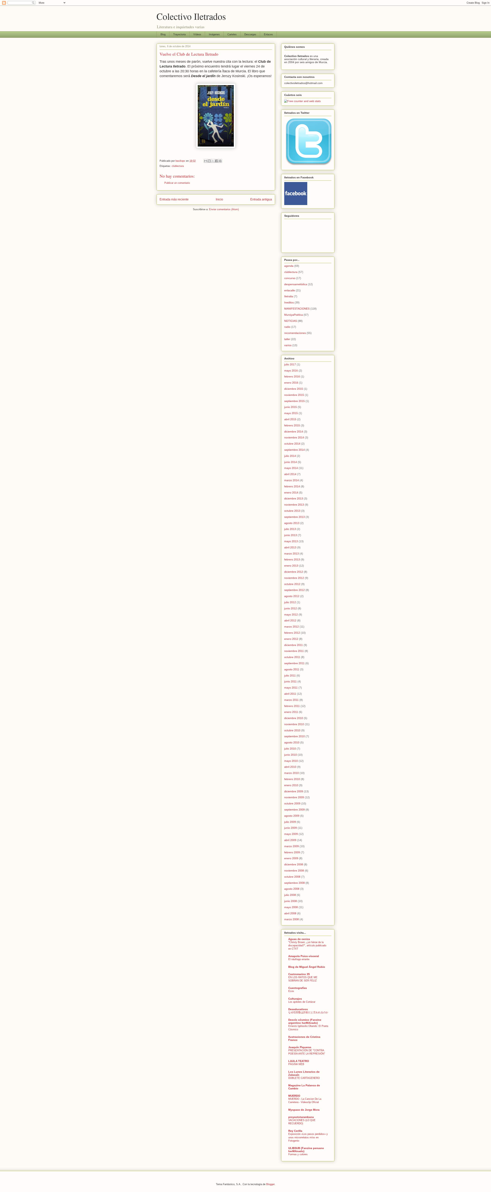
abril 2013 (290, 547)
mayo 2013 (291, 541)
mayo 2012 (291, 614)
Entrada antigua (261, 199)
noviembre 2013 (294, 504)
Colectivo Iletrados (191, 16)
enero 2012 (291, 638)
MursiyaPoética (293, 314)
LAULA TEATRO (298, 1061)
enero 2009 (291, 858)
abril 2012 (290, 620)
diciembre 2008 (293, 864)
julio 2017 (290, 364)
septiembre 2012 (294, 589)
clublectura (178, 166)
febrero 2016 (292, 376)
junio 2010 (290, 754)
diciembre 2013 (293, 498)
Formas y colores (298, 1154)
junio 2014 (290, 462)
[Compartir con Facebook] (216, 161)
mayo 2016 (291, 370)
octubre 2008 (292, 876)
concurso (289, 278)
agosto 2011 (291, 669)
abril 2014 (290, 474)
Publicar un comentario (177, 182)
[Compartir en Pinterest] (220, 161)
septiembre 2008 (294, 882)
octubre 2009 (292, 803)
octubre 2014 (292, 443)
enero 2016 (291, 382)
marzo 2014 (291, 480)
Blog (163, 34)
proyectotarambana (301, 1117)
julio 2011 (290, 675)
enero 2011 (291, 711)
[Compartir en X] (213, 161)
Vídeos (197, 34)
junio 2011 (290, 681)
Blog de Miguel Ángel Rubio (306, 966)
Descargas (250, 34)
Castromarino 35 (299, 974)
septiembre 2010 (294, 736)
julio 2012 (290, 602)
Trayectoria (179, 34)
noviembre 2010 (294, 724)
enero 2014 (291, 492)
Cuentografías (297, 987)
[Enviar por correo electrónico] (206, 161)
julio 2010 (290, 748)
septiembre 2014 (294, 449)
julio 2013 (290, 529)
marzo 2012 (291, 626)
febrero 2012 (292, 632)
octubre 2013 (292, 510)
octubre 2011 (292, 657)
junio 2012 (290, 608)
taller (287, 339)
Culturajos (295, 998)
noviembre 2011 (294, 650)
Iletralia (288, 296)
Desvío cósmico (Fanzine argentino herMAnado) (304, 1021)
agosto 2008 (291, 888)
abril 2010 (290, 766)
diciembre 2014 (293, 431)
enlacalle (289, 290)
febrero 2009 (292, 852)
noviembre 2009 (294, 797)
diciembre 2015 (293, 388)
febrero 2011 (292, 706)
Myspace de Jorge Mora (304, 1109)
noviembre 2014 (294, 437)
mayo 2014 (291, 468)
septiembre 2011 (294, 663)
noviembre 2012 (294, 577)
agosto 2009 (291, 815)
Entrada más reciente (174, 199)
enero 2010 (291, 785)
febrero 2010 (292, 779)
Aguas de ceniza (299, 939)
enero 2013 (291, 565)
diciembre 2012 (293, 571)
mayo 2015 (291, 413)
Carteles (232, 34)
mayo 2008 (291, 907)
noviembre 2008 (294, 870)
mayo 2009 (291, 833)
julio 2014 (290, 455)
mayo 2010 (291, 760)
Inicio (219, 199)
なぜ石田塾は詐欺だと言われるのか (308, 1012)
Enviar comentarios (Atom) (224, 209)
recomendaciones (295, 332)
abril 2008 (290, 913)
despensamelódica (295, 284)
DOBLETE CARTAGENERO (304, 1078)
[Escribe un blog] (209, 161)
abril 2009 (290, 840)
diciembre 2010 (293, 718)
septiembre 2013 (294, 516)
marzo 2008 (291, 919)
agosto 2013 (291, 523)
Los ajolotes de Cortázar (301, 1001)
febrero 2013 (292, 559)
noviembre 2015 (294, 394)
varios (288, 345)
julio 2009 (290, 821)
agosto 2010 (291, 742)
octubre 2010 (292, 730)
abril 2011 (290, 693)
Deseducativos (298, 1009)
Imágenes (214, 34)
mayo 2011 (291, 687)
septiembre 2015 (294, 401)
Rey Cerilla (295, 1130)
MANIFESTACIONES (297, 308)
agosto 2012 (291, 596)
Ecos (291, 991)
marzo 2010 (291, 772)
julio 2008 (290, 894)
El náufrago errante (298, 959)
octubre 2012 (292, 584)
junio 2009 (290, 827)
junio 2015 (290, 407)
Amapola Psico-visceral (303, 956)
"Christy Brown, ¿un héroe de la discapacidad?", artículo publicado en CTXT (307, 945)
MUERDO (294, 1095)
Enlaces (268, 34)
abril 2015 (290, 419)
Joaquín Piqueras (299, 1047)
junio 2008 (290, 901)
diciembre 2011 (293, 645)
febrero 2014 (292, 486)
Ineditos (289, 302)
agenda (288, 265)
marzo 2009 (291, 846)
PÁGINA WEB (296, 1064)
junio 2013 (290, 535)
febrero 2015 (292, 425)
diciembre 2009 (293, 791)
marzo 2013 (291, 553)
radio (287, 326)
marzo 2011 (291, 699)
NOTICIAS (290, 320)
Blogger (270, 1184)
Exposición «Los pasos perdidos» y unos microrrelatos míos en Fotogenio (308, 1137)
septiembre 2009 (294, 809)
